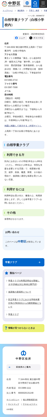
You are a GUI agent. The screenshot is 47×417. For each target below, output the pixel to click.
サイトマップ (13, 404)
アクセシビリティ (30, 404)
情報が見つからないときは (21, 328)
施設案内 (20, 10)
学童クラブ (13, 314)
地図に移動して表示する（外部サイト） (23, 126)
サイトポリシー (13, 400)
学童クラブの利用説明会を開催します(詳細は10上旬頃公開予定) (24, 282)
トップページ (8, 10)
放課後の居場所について (19, 292)
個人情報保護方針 (30, 400)
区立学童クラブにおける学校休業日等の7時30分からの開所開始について (24, 303)
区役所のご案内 (23, 367)
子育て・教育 (34, 10)
